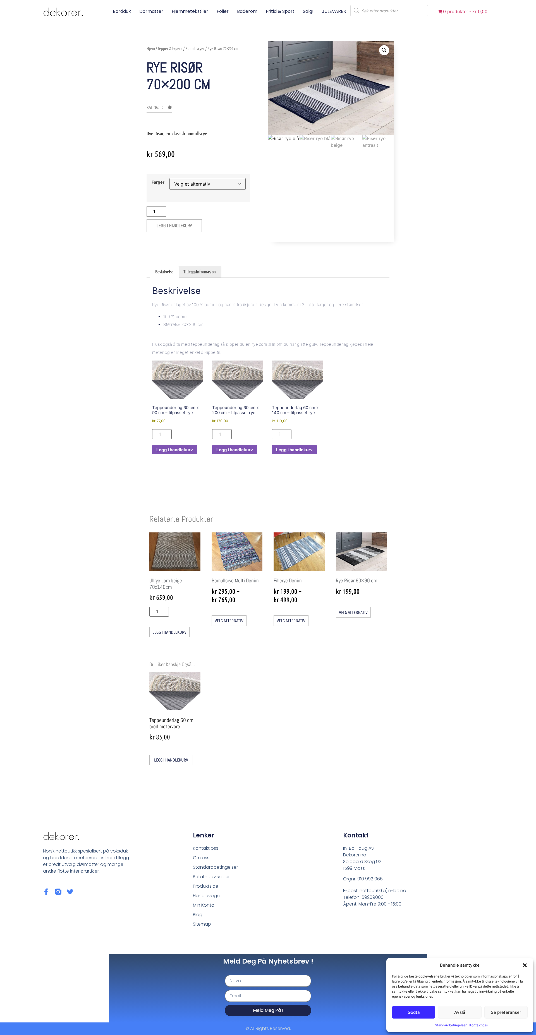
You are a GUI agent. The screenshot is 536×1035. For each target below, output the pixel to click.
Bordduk (122, 11)
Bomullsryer (195, 48)
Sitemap (202, 924)
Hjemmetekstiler (190, 11)
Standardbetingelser (450, 1025)
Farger (158, 182)
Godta (414, 1012)
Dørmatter (151, 11)
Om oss (201, 857)
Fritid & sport (280, 11)
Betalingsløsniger (211, 876)
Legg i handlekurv (174, 226)
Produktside (205, 886)
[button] (525, 965)
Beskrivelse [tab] (164, 271)
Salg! (308, 11)
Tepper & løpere (170, 48)
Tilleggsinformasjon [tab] (199, 271)
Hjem (151, 48)
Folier (223, 11)
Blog (197, 914)
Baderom (247, 11)
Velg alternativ (229, 620)
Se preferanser (506, 1012)
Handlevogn (206, 895)
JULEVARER (334, 11)
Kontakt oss (478, 1025)
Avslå (459, 1012)
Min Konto (203, 905)
